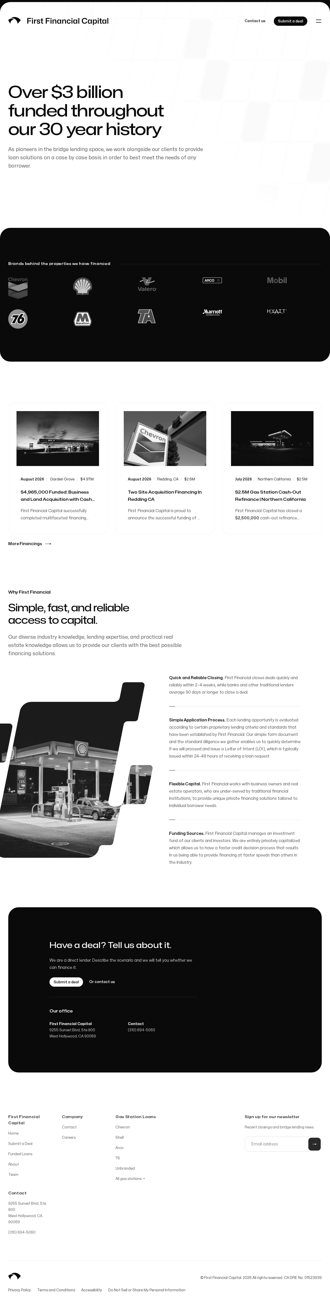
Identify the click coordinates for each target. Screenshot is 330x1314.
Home (13, 1133)
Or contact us (102, 982)
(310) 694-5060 (141, 1030)
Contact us (255, 21)
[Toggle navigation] (318, 21)
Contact (69, 1127)
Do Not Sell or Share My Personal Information (146, 1290)
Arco (119, 1148)
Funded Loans (20, 1154)
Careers (69, 1137)
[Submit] (314, 1144)
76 (118, 1158)
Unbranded (125, 1168)
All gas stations (130, 1178)
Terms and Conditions (56, 1290)
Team (13, 1174)
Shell (120, 1137)
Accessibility (91, 1290)
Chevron (123, 1127)
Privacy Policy (19, 1290)
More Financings (25, 544)
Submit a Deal (20, 1143)
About (13, 1164)
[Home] (58, 21)
